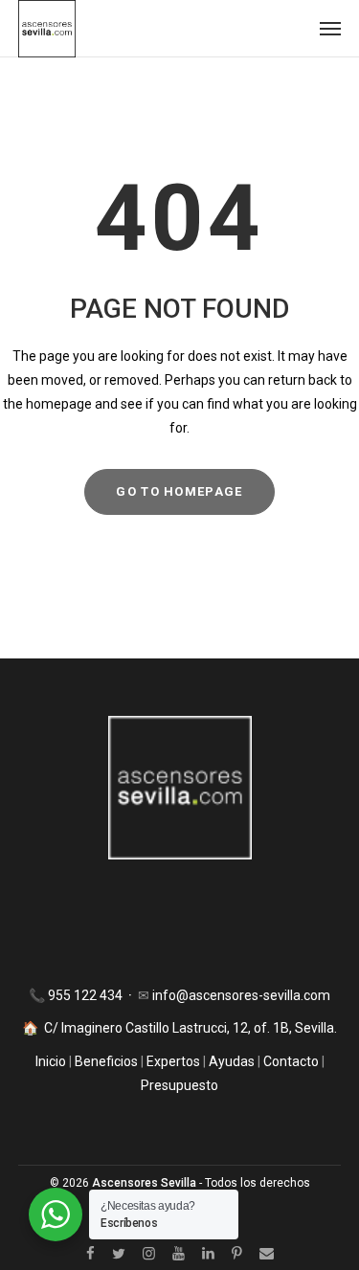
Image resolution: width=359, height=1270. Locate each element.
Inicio (52, 1061)
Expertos (174, 1061)
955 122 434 (86, 995)
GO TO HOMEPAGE (179, 491)
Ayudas (232, 1061)
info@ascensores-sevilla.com (241, 995)
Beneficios (106, 1061)
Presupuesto (179, 1085)
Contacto (291, 1061)
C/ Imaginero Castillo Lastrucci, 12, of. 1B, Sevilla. (190, 1028)
